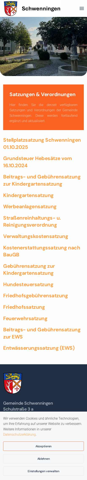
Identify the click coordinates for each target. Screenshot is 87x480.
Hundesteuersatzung (28, 284)
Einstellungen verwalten (43, 471)
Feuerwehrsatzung (25, 318)
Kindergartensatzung (28, 195)
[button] (82, 8)
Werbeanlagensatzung (30, 206)
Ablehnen (43, 459)
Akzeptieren (43, 446)
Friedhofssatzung (24, 307)
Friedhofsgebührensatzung (35, 295)
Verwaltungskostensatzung (35, 236)
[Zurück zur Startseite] (33, 8)
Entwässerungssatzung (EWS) (39, 348)
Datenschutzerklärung (19, 434)
